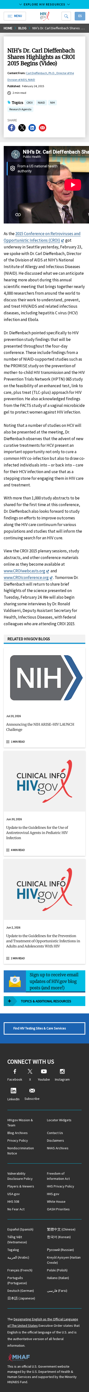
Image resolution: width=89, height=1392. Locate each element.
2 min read (18, 958)
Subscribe (32, 1098)
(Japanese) (21, 1298)
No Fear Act (15, 1209)
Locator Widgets (59, 1120)
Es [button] (80, 16)
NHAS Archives (57, 1148)
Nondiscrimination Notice (20, 1150)
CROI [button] (29, 103)
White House (56, 1201)
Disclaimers (55, 1140)
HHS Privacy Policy (60, 1186)
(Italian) (58, 1278)
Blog (22, 28)
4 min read (18, 850)
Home (8, 28)
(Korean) (59, 1237)
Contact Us (55, 1133)
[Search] (66, 16)
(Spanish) (20, 1229)
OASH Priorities (58, 1209)
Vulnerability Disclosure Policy (20, 1176)
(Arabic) (18, 1257)
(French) (19, 1270)
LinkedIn (13, 1099)
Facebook (14, 1079)
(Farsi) (57, 1290)
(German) (20, 1290)
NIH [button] (52, 103)
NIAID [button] (41, 103)
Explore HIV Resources (44, 4)
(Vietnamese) (17, 1239)
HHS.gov (53, 1194)
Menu (18, 16)
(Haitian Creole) (64, 1260)
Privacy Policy (17, 1140)
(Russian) (60, 1250)
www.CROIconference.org (26, 577)
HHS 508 (13, 1201)
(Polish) (57, 1270)
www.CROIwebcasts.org (24, 571)
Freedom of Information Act (58, 1176)
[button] (44, 729)
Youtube (44, 1079)
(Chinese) (61, 1229)
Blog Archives (17, 1133)
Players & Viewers (20, 1186)
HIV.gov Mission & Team (20, 1122)
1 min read (18, 741)
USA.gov (13, 1194)
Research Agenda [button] (20, 109)
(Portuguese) (17, 1280)
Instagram (62, 1079)
